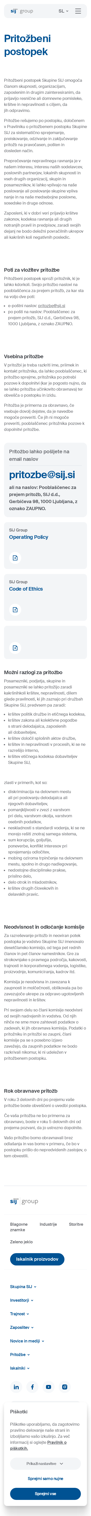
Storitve (76, 1224)
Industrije (48, 1224)
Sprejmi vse (45, 1493)
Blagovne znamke (19, 1227)
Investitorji (19, 1300)
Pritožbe (18, 1354)
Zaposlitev (19, 1327)
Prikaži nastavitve (41, 1463)
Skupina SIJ (21, 1286)
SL (61, 11)
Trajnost (17, 1314)
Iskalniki (17, 1368)
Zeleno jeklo (21, 1242)
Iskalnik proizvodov (37, 1259)
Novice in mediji (25, 1341)
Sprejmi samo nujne (45, 1478)
